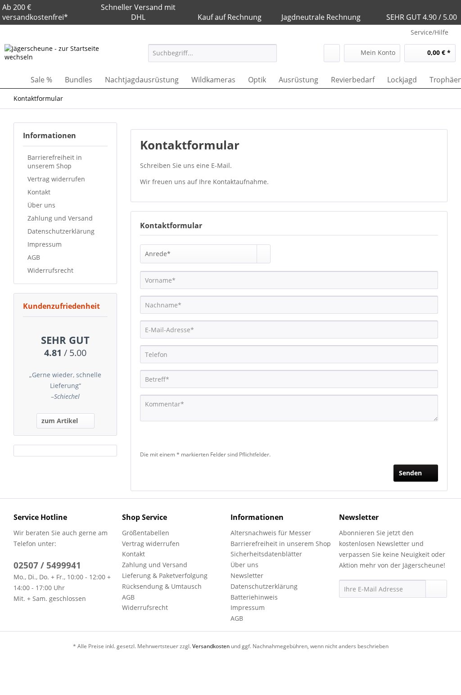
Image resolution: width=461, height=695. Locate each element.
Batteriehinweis (254, 597)
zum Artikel (59, 420)
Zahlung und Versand (60, 218)
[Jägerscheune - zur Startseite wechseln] (59, 55)
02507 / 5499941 (47, 565)
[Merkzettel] (332, 53)
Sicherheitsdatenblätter (266, 554)
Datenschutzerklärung (61, 231)
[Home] (14, 79)
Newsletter (246, 575)
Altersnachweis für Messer (270, 532)
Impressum (44, 244)
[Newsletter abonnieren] (436, 589)
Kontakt (38, 192)
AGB (33, 257)
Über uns (41, 205)
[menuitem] (212, 57)
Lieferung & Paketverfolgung (165, 575)
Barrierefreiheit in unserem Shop (54, 161)
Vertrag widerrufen (56, 179)
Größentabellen (145, 532)
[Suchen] (268, 53)
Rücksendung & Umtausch (162, 586)
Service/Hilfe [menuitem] (429, 32)
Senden (410, 473)
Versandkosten (211, 646)
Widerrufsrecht (50, 270)
